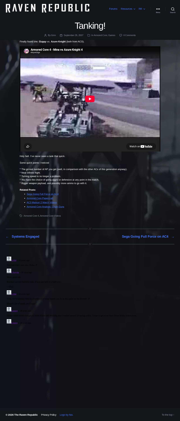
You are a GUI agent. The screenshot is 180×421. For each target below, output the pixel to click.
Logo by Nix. (66, 414)
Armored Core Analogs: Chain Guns (45, 206)
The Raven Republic (26, 414)
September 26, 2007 (73, 35)
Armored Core (100, 35)
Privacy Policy (48, 414)
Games (111, 35)
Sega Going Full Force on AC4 (42, 194)
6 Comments (129, 35)
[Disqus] (90, 290)
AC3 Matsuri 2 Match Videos (42, 202)
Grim (53, 35)
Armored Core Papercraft (40, 198)
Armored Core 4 (31, 216)
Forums (113, 8)
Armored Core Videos (50, 216)
